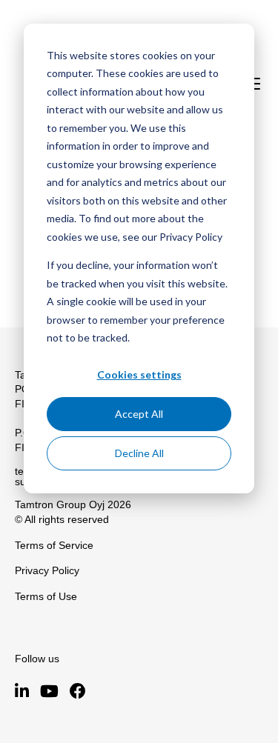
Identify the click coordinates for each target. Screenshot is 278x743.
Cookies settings (139, 374)
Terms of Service (54, 545)
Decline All (139, 453)
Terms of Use (46, 596)
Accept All (139, 413)
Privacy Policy (47, 570)
